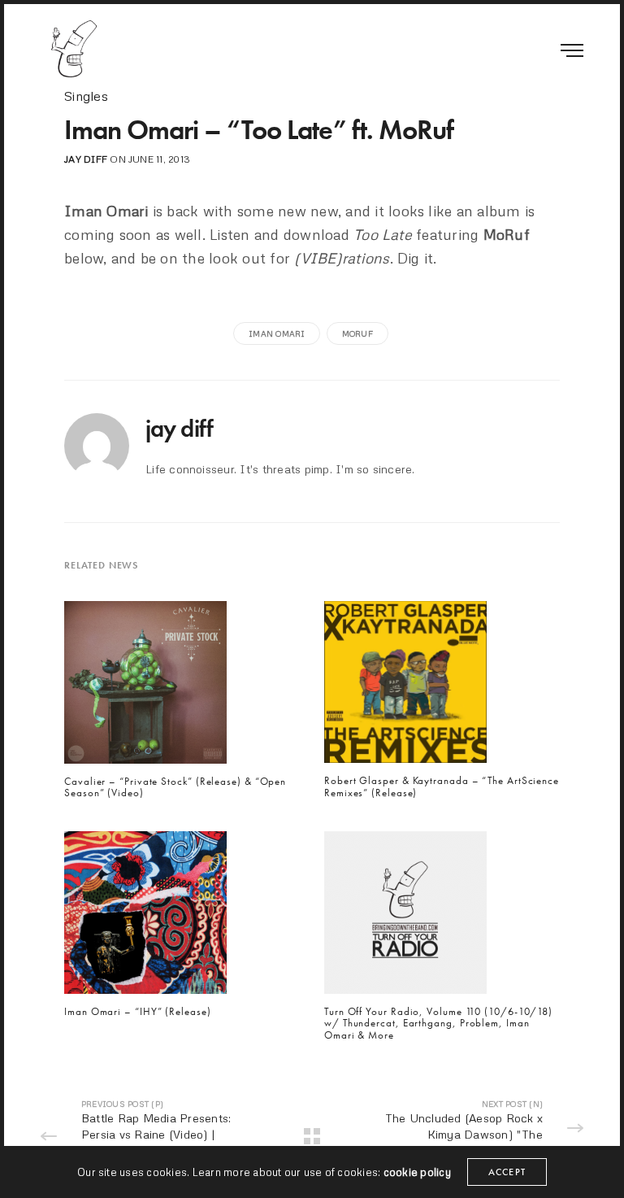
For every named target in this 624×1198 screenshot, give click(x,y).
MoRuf (357, 333)
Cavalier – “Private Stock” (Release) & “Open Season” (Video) (175, 787)
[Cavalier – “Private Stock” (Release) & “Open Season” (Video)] (145, 686)
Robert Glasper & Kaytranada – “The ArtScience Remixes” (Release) (441, 787)
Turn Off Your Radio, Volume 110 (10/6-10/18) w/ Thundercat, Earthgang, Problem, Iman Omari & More (438, 1023)
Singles (86, 95)
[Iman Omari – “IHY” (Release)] (145, 917)
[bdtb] (73, 48)
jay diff (85, 159)
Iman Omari (277, 333)
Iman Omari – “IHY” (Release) (137, 1011)
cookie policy (417, 1171)
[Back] (312, 1136)
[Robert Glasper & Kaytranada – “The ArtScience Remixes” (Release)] (405, 686)
